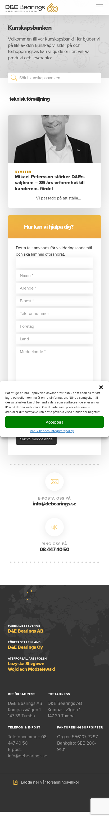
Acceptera (54, 422)
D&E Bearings (31, 7)
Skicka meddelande (36, 439)
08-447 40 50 (54, 549)
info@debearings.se (54, 504)
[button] (101, 387)
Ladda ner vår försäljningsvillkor (50, 782)
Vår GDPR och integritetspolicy (52, 431)
